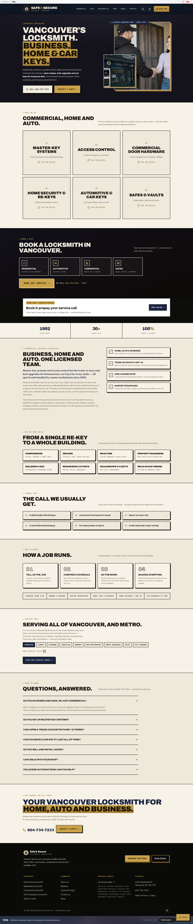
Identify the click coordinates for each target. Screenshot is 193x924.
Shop (115, 9)
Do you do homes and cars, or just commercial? (80, 701)
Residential (103, 9)
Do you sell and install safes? (80, 750)
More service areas (34, 651)
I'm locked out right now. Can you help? (80, 769)
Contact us (65, 894)
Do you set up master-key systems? (80, 720)
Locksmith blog (68, 890)
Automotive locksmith (33, 882)
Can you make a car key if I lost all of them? (80, 739)
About (123, 9)
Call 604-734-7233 (39, 89)
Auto (92, 9)
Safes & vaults (30, 899)
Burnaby (78, 645)
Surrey (41, 645)
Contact (133, 9)
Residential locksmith (33, 886)
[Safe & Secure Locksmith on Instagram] (167, 910)
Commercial (81, 9)
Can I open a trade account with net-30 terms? (80, 730)
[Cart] (149, 8)
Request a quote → (67, 89)
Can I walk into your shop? (80, 760)
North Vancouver (113, 645)
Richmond (52, 645)
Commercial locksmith (33, 890)
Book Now (163, 9)
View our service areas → (39, 660)
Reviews (64, 886)
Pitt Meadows (141, 645)
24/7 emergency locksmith (35, 894)
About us (65, 882)
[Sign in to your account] (183, 2)
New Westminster (94, 645)
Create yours (167, 920)
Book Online (160, 858)
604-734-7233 (40, 830)
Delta (127, 645)
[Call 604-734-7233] (143, 8)
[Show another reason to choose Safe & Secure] (111, 352)
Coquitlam (65, 645)
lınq (13, 1)
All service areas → (106, 882)
